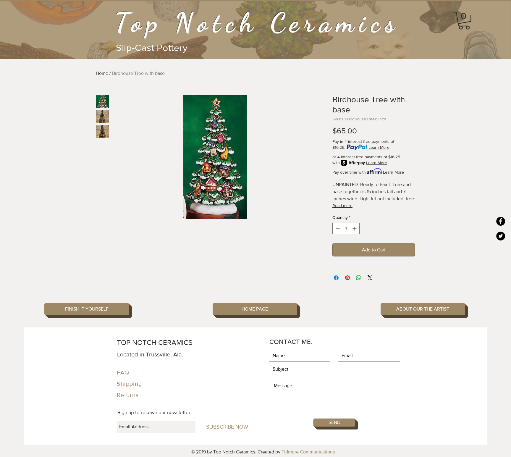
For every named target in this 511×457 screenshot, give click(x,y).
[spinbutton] (346, 228)
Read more (342, 205)
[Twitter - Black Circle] (500, 236)
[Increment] (355, 228)
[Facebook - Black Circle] (500, 221)
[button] (464, 21)
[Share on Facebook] (336, 277)
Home (102, 73)
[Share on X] (369, 277)
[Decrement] (337, 228)
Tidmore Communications (308, 451)
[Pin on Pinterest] (347, 277)
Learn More (378, 147)
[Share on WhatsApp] (358, 277)
